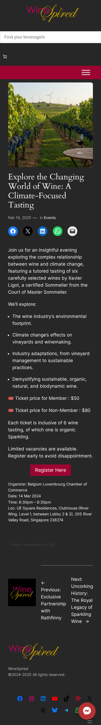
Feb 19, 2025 (19, 217)
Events (50, 217)
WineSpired (18, 668)
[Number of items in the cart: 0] (5, 56)
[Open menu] (89, 722)
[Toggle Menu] (86, 72)
